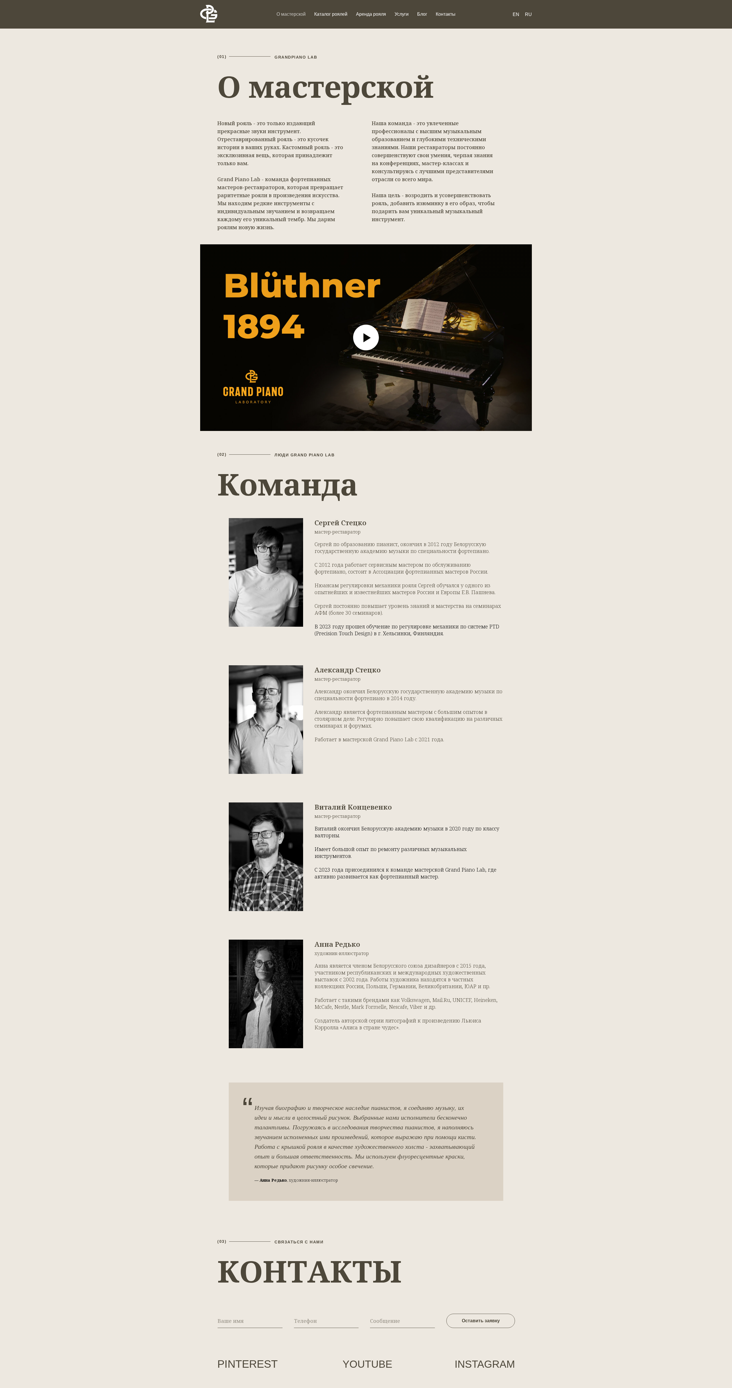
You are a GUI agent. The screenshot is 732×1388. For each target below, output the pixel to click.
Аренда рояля (371, 14)
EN (516, 14)
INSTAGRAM (485, 1364)
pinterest (247, 1364)
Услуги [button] (402, 14)
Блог (422, 14)
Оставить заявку (481, 1320)
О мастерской (291, 14)
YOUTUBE (367, 1364)
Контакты (445, 14)
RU (528, 14)
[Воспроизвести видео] (366, 337)
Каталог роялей (330, 14)
